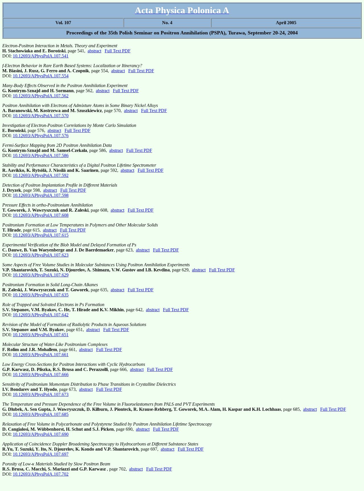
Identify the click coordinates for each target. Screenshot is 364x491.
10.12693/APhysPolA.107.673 (41, 394)
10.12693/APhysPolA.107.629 (41, 275)
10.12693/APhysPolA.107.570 (41, 115)
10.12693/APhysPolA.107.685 (41, 414)
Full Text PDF (118, 50)
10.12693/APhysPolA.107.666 (41, 374)
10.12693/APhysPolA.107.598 (41, 195)
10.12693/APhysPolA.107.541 (41, 55)
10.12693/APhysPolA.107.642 (41, 314)
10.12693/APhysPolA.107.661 (41, 354)
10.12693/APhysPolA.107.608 (41, 215)
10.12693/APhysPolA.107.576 (41, 135)
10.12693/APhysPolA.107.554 (41, 75)
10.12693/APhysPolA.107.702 (41, 474)
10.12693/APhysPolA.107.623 (41, 255)
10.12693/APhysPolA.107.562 (41, 95)
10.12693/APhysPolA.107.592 (41, 175)
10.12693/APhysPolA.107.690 (41, 434)
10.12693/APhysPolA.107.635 (41, 294)
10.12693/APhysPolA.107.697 (41, 454)
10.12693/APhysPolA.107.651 (41, 334)
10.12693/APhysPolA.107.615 (41, 235)
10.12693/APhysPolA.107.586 (41, 155)
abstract (94, 50)
